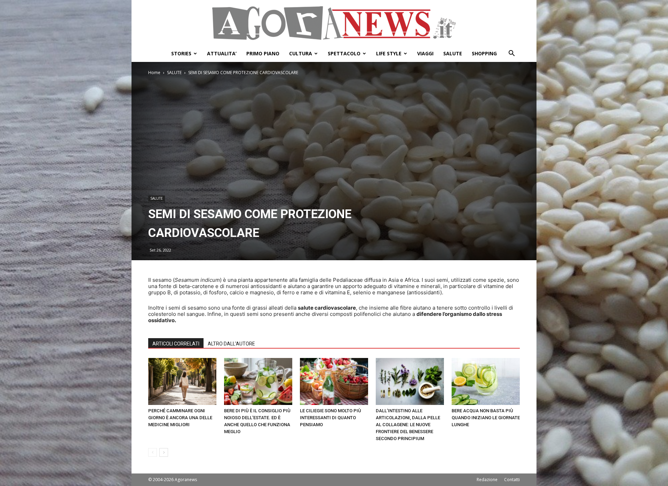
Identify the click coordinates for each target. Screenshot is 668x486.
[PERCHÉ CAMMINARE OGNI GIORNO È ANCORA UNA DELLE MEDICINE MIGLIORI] (182, 381)
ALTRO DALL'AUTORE (231, 343)
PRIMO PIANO (262, 53)
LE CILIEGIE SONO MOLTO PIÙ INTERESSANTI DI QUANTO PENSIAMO (330, 417)
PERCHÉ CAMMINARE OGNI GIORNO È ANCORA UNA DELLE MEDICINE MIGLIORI (180, 417)
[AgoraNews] (334, 23)
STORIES (181, 53)
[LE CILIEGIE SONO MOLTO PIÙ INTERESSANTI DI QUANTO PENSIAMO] (334, 381)
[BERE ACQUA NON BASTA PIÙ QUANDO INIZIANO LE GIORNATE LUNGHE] (486, 381)
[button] (511, 54)
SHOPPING (484, 53)
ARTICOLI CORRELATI (175, 343)
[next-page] (163, 452)
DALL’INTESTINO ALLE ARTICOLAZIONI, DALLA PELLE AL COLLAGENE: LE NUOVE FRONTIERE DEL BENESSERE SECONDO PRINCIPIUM (408, 424)
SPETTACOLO (344, 53)
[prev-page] (152, 452)
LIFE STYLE (388, 53)
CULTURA (300, 53)
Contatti (512, 480)
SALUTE (452, 53)
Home (154, 72)
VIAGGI (425, 53)
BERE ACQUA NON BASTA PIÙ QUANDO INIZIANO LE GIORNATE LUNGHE (486, 417)
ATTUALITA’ (222, 53)
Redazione (487, 480)
